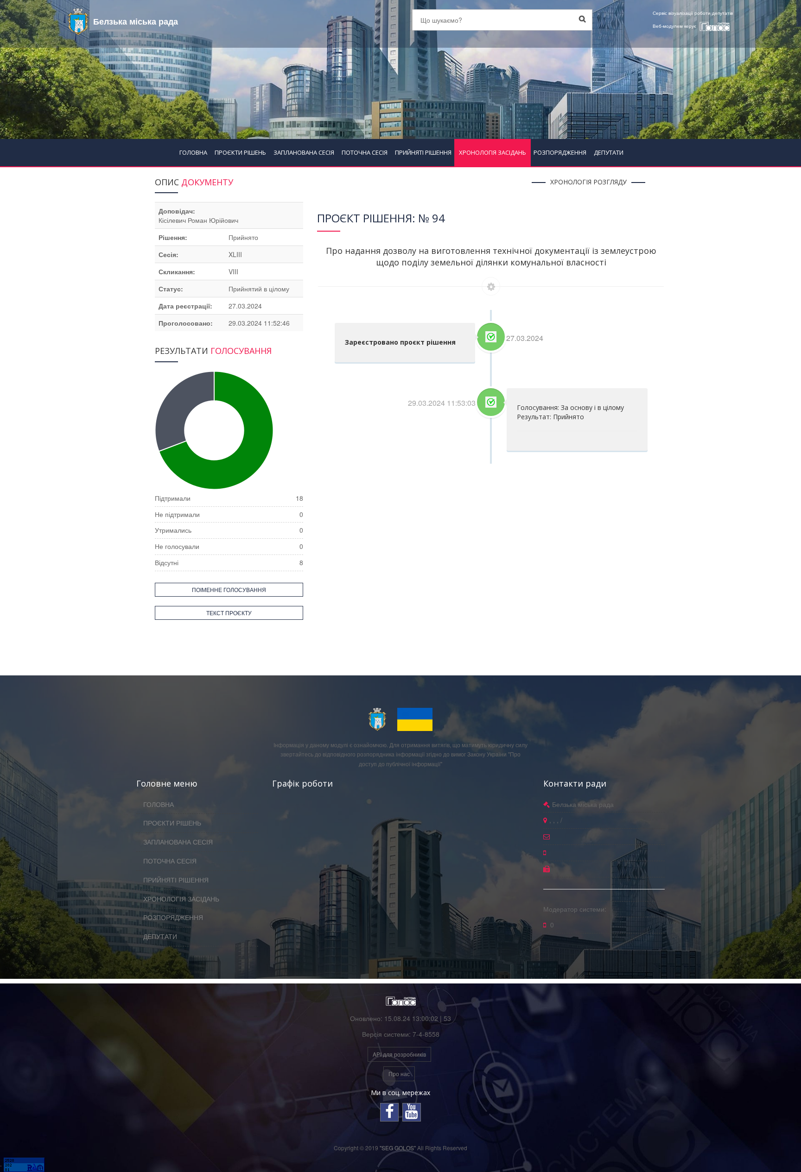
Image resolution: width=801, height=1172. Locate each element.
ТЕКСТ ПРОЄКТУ (229, 613)
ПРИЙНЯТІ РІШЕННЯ (423, 152)
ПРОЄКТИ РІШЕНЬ (240, 152)
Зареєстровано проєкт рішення (400, 342)
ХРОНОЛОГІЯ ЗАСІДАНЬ (492, 152)
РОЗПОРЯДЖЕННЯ (560, 152)
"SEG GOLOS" (398, 1148)
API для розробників (399, 1054)
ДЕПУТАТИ (608, 152)
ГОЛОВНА (193, 152)
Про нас (399, 1073)
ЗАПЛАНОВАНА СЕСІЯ (303, 152)
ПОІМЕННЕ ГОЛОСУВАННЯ (229, 589)
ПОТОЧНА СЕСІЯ (365, 152)
